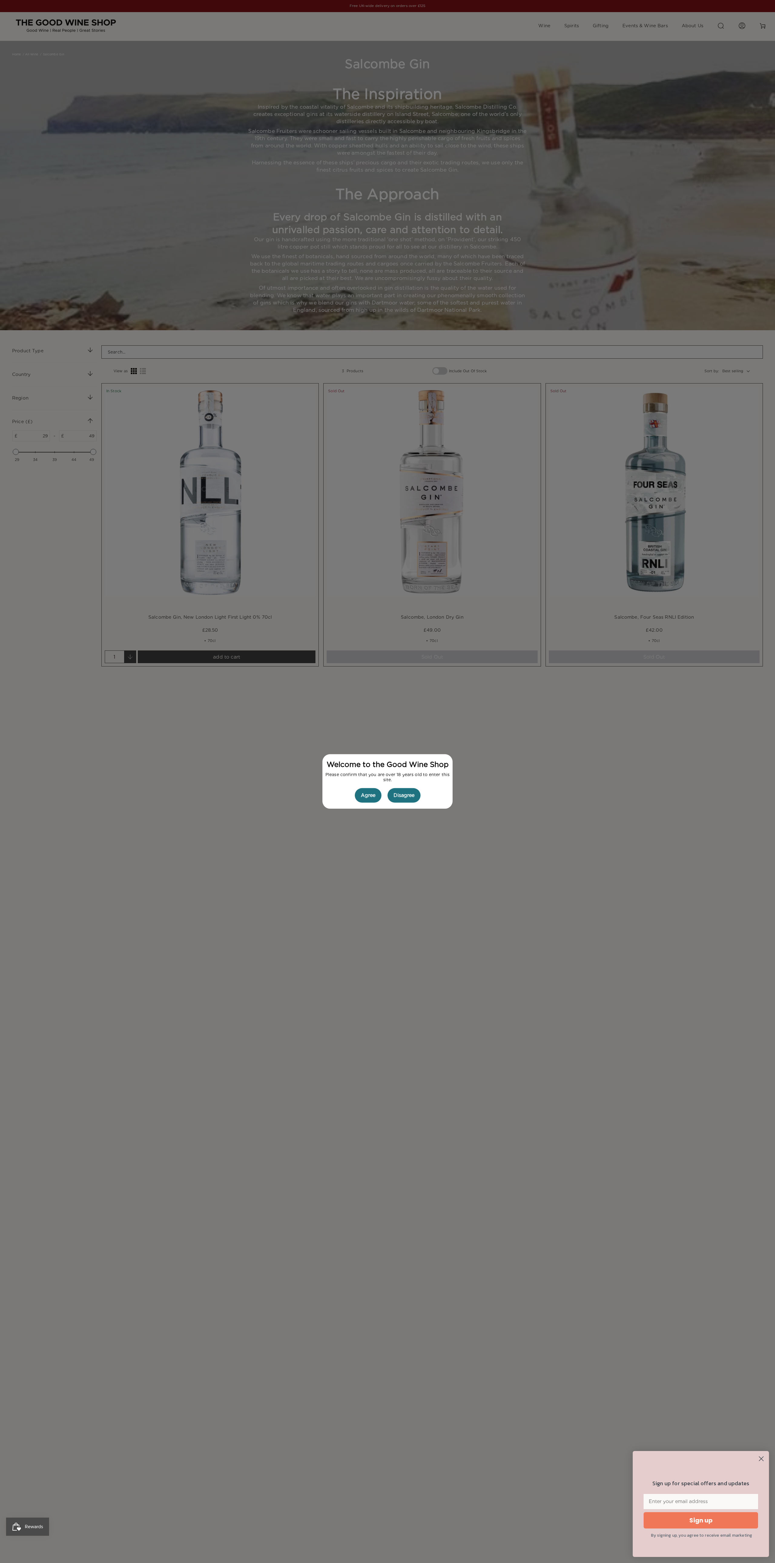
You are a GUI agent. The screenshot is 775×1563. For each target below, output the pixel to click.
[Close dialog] (761, 1458)
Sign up (701, 1520)
